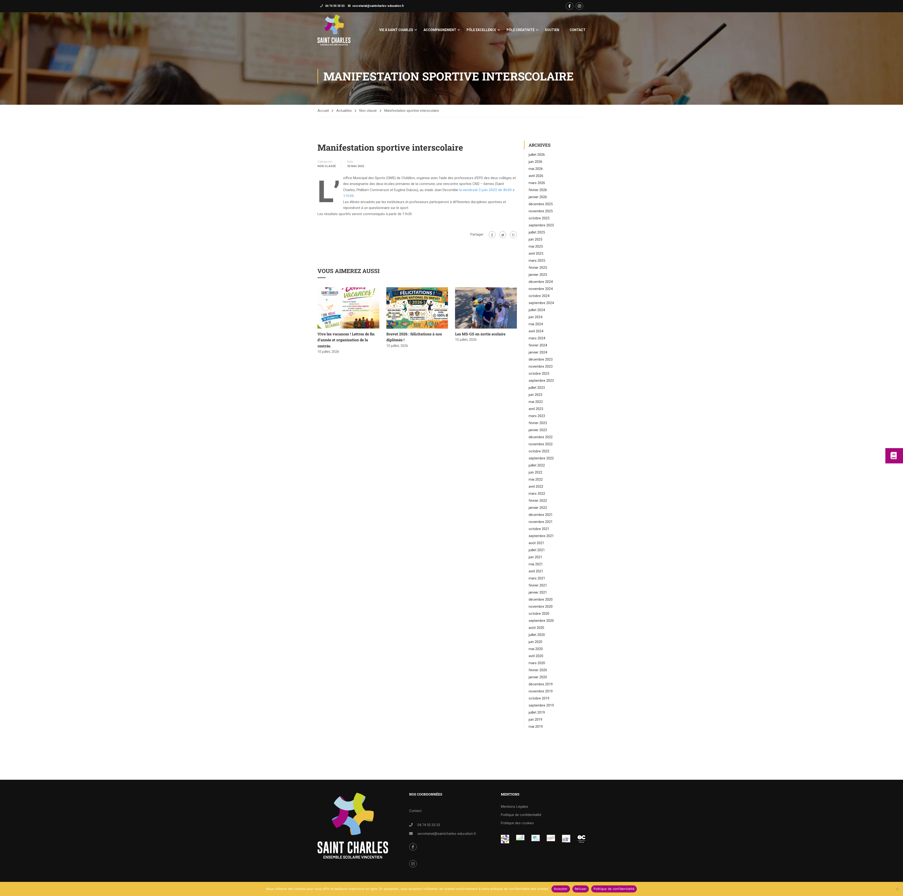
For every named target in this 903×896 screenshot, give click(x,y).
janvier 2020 (538, 677)
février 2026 (538, 190)
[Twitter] (502, 234)
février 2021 (538, 585)
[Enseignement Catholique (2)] (581, 839)
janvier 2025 (538, 275)
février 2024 (538, 345)
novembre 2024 (541, 289)
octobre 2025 (539, 218)
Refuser (581, 889)
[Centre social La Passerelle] (551, 838)
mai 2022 (536, 479)
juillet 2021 (537, 550)
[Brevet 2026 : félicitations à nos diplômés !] (417, 307)
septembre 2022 (541, 458)
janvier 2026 (538, 197)
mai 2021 (536, 564)
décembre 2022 (541, 437)
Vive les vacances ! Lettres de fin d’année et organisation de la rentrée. (346, 339)
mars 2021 (537, 578)
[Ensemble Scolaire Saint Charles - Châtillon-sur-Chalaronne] (333, 30)
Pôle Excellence (481, 30)
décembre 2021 (541, 515)
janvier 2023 (538, 430)
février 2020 (538, 670)
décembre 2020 (541, 599)
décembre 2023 (541, 359)
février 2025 (538, 267)
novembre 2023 (541, 366)
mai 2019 (536, 726)
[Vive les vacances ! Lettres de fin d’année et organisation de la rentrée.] (348, 307)
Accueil (323, 110)
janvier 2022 (538, 508)
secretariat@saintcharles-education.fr (378, 6)
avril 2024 (536, 331)
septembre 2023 (541, 380)
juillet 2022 (537, 465)
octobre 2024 (539, 296)
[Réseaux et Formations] (505, 839)
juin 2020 (535, 642)
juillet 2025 (537, 232)
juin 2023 (535, 395)
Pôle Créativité (521, 30)
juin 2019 (535, 719)
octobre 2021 (539, 529)
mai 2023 (536, 402)
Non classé (368, 110)
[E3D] (566, 838)
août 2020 (536, 628)
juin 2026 (535, 162)
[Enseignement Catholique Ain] (520, 838)
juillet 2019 (537, 712)
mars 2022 (537, 493)
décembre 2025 (541, 204)
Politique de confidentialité (521, 815)
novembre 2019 (541, 691)
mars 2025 (537, 260)
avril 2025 (536, 253)
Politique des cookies (517, 823)
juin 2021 (535, 557)
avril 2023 (536, 409)
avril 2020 (536, 656)
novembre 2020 (541, 606)
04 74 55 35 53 (335, 6)
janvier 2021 (538, 592)
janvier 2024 (538, 352)
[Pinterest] (513, 234)
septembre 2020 (541, 621)
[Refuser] (897, 889)
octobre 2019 (539, 698)
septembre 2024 (541, 303)
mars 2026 (537, 183)
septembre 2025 (541, 225)
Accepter (561, 889)
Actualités (344, 110)
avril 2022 (536, 486)
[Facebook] (492, 234)
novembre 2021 (541, 522)
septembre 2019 (541, 705)
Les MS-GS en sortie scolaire (480, 333)
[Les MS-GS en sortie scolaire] (486, 307)
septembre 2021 (541, 536)
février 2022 (538, 500)
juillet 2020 (537, 635)
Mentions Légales (514, 806)
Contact (578, 30)
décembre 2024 (541, 282)
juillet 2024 (537, 310)
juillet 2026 (537, 155)
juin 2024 (535, 317)
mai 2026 (536, 169)
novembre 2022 (541, 444)
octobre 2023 (539, 373)
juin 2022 (535, 472)
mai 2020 (536, 649)
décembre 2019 (541, 684)
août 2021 (536, 543)
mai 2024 (536, 324)
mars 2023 (537, 416)
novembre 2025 (541, 211)
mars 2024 (537, 338)
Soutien (552, 30)
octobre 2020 (539, 613)
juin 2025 (535, 239)
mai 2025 (536, 246)
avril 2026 (536, 176)
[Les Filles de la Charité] (535, 838)
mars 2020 (537, 663)
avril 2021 (536, 571)
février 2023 (538, 423)
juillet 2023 (537, 388)
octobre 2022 (539, 451)
